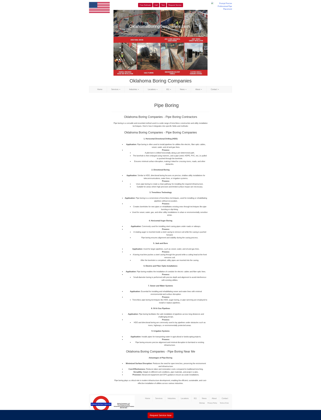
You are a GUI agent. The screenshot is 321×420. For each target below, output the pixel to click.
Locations (152, 89)
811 (168, 89)
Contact (214, 89)
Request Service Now (160, 415)
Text (163, 5)
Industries (133, 89)
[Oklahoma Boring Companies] (112, 405)
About (198, 89)
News (182, 89)
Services (115, 89)
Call (156, 5)
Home (99, 89)
